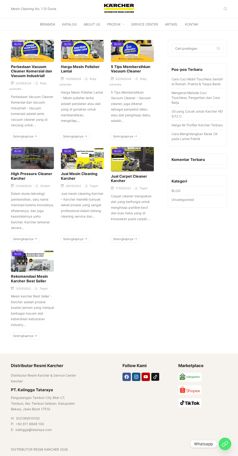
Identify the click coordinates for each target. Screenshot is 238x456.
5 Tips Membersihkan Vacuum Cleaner (130, 68)
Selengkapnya (23, 136)
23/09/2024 (24, 83)
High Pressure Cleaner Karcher (31, 175)
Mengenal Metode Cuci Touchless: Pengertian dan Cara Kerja (196, 97)
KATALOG (69, 24)
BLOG (17, 44)
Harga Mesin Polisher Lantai (80, 68)
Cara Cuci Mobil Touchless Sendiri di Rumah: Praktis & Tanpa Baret (197, 81)
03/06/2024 (24, 186)
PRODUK (114, 24)
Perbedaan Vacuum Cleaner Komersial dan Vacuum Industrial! (31, 71)
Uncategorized (183, 200)
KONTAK (191, 24)
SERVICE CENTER (144, 24)
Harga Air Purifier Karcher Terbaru (197, 125)
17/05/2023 (124, 188)
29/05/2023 (74, 186)
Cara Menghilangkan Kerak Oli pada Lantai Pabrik (194, 136)
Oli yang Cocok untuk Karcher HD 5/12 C (197, 113)
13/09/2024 (74, 79)
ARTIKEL (171, 24)
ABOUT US (92, 24)
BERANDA (47, 24)
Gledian (45, 186)
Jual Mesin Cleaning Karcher (79, 175)
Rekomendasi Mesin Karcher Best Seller (29, 278)
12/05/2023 (24, 288)
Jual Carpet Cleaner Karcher (129, 178)
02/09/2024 (124, 79)
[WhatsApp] (225, 444)
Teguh (94, 186)
